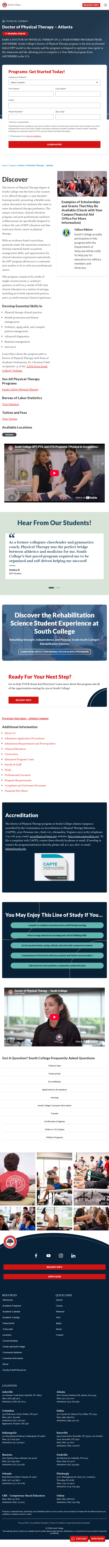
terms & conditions (33, 136)
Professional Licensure (18, 775)
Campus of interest (18, 77)
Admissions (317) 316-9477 (13, 1442)
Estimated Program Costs (19, 759)
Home (4, 165)
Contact (59, 1335)
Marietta (7, 1455)
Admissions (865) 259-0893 (68, 1502)
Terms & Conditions (58, 1523)
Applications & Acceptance (54, 1089)
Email (12, 100)
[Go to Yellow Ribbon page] (66, 232)
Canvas (59, 1305)
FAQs (8, 770)
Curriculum (11, 754)
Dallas (60, 1410)
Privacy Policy (23, 1523)
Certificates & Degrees (54, 1121)
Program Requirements (18, 780)
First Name (14, 88)
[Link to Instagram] (60, 1255)
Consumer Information (13, 1358)
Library (59, 1299)
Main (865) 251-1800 (65, 1442)
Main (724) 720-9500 (66, 1483)
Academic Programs (12, 1305)
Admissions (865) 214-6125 (13, 1502)
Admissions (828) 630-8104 (14, 1401)
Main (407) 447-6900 (11, 1480)
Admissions (8, 1299)
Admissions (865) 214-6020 (68, 1445)
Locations (7, 1335)
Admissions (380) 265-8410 (13, 1420)
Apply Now (54, 1276)
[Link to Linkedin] (73, 1255)
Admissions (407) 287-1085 (13, 1483)
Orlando (7, 1473)
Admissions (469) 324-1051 (68, 1420)
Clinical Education (15, 749)
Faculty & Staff (13, 764)
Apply (58, 1323)
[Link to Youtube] (48, 1255)
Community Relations (12, 1352)
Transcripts (8, 1329)
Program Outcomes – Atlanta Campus (25, 718)
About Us (10, 733)
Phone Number (16, 111)
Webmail (60, 1311)
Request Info (91, 5)
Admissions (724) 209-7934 (68, 1486)
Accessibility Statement (40, 1523)
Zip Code (60, 111)
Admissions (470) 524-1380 (13, 1464)
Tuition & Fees (54, 1065)
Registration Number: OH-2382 (15, 1423)
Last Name (60, 88)
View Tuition (9, 419)
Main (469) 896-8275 (65, 1417)
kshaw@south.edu (15, 849)
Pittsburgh (63, 1473)
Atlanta (9, 434)
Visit (58, 1317)
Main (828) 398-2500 (11, 1398)
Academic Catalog (11, 1317)
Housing (54, 1097)
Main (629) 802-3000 (66, 1461)
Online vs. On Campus (54, 1129)
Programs (13, 165)
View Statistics (10, 404)
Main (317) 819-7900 (11, 1439)
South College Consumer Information (54, 1105)
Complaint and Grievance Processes (25, 785)
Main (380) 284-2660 (11, 1417)
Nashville (62, 1455)
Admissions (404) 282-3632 (68, 1401)
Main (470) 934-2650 (11, 1461)
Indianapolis (9, 1432)
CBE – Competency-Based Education (23, 1495)
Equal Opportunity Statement (78, 1523)
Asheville (7, 1392)
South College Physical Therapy (20, 389)
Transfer (54, 1113)
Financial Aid (54, 1073)
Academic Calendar (11, 1311)
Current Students (10, 1340)
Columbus (8, 1410)
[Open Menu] (105, 5)
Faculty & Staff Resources (14, 1370)
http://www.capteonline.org (83, 836)
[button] (51, 587)
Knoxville (62, 1432)
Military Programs (54, 1137)
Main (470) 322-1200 (65, 1398)
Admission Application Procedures (24, 738)
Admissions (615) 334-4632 (68, 1464)
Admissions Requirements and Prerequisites (30, 743)
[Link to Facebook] (36, 1255)
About (5, 1364)
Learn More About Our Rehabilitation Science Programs (54, 651)
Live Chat (81, 1538)
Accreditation (54, 1081)
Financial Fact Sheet (16, 791)
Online (60, 1495)
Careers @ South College (14, 1346)
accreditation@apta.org (43, 836)
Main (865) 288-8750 (66, 1499)
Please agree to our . (26, 136)
